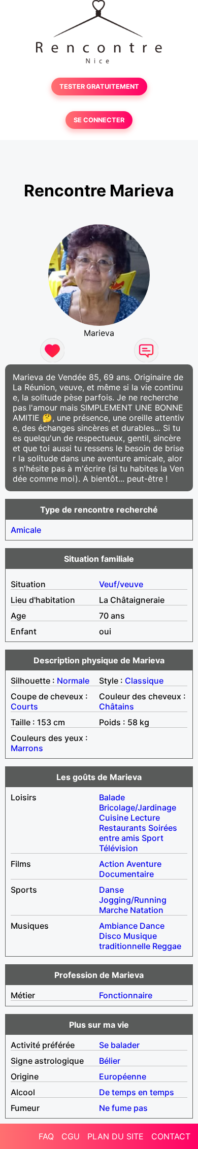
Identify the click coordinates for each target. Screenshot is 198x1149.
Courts (24, 706)
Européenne (122, 1076)
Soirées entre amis (138, 833)
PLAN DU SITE (115, 1136)
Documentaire (126, 874)
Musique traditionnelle (128, 941)
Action (111, 864)
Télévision (118, 848)
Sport (152, 838)
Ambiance (118, 926)
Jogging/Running (133, 900)
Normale (73, 680)
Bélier (109, 1061)
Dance (152, 926)
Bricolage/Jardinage (137, 807)
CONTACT (170, 1136)
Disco (110, 936)
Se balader (119, 1045)
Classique (144, 680)
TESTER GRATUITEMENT (99, 86)
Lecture (145, 818)
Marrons (27, 748)
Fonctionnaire (125, 995)
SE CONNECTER (99, 120)
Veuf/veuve (121, 584)
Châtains (116, 706)
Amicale (26, 530)
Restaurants (122, 828)
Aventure (143, 864)
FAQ (46, 1136)
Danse (111, 890)
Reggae (166, 946)
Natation (146, 910)
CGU (70, 1136)
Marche (113, 910)
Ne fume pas (123, 1108)
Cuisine (113, 818)
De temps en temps (136, 1092)
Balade (112, 797)
